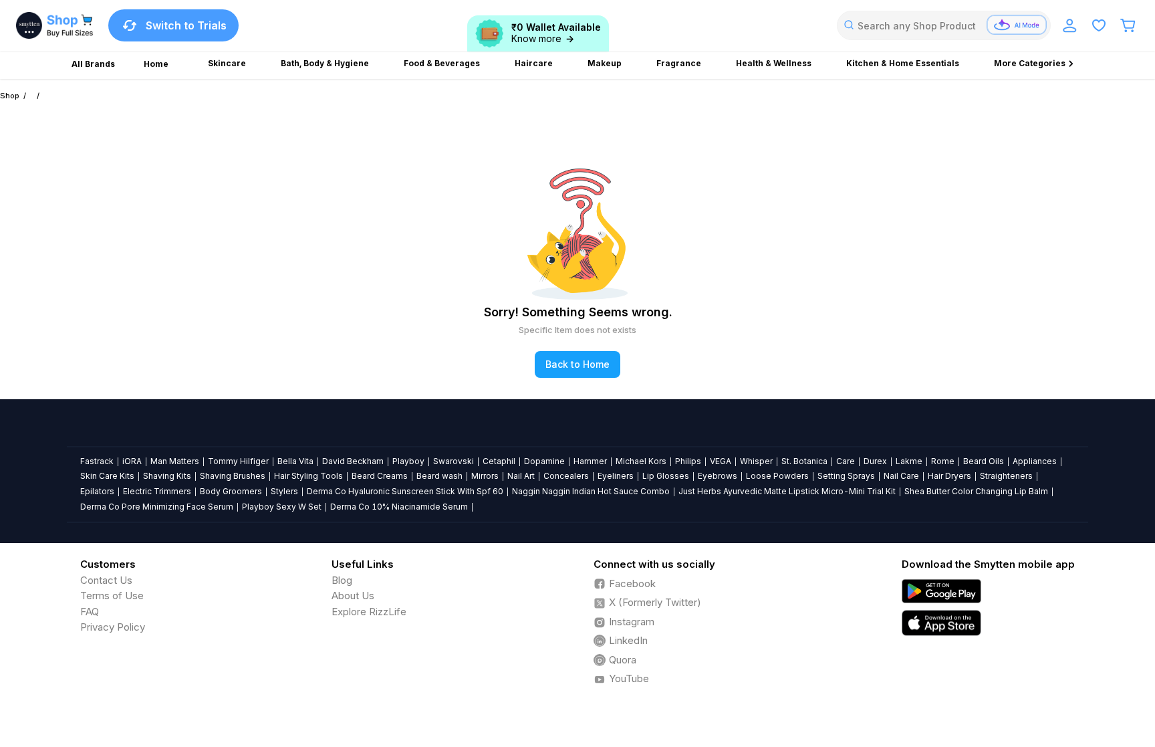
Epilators (97, 491)
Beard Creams (380, 476)
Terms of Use (112, 595)
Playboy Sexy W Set (282, 507)
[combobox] (944, 25)
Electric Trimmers (157, 491)
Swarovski (453, 461)
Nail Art (521, 476)
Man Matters (174, 461)
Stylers (284, 491)
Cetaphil (499, 461)
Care (845, 461)
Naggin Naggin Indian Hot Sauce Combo (591, 491)
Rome (942, 461)
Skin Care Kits (107, 476)
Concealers (566, 476)
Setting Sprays (846, 476)
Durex (875, 461)
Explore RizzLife (369, 611)
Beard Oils (983, 461)
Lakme (909, 461)
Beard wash (439, 476)
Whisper (756, 461)
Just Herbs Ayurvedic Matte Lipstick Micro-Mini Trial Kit (787, 491)
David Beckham (353, 461)
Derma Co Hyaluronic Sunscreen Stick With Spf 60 (405, 491)
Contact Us (106, 580)
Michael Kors (641, 461)
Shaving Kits (167, 476)
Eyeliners (616, 476)
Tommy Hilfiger (238, 461)
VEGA (720, 461)
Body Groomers (231, 491)
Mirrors (485, 476)
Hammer (590, 461)
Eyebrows (717, 476)
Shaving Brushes (232, 476)
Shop (9, 95)
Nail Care (901, 476)
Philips (688, 461)
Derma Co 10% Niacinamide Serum (399, 507)
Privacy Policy (112, 627)
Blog (342, 580)
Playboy (408, 461)
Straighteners (1006, 476)
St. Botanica (804, 461)
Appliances (1035, 461)
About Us (353, 595)
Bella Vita (295, 461)
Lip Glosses (665, 476)
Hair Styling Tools (308, 476)
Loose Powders (777, 476)
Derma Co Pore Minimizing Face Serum (156, 507)
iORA (132, 461)
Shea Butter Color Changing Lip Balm (976, 491)
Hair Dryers (949, 476)
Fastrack (97, 461)
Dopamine (544, 461)
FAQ (89, 611)
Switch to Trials (186, 25)
